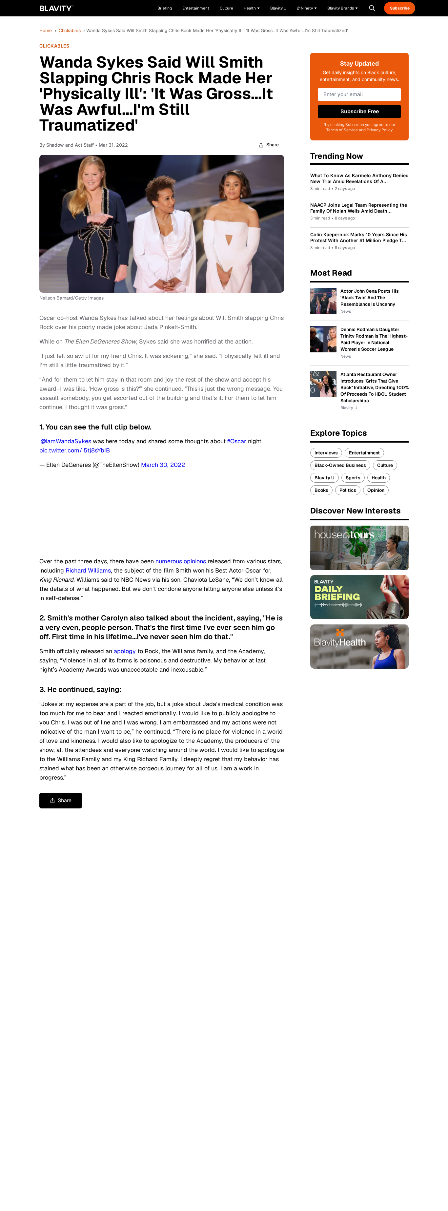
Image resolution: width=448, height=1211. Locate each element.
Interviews (326, 453)
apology (125, 651)
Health (379, 478)
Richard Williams (88, 570)
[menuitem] (251, 8)
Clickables (70, 30)
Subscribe (400, 8)
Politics (347, 490)
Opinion (375, 490)
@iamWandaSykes (66, 441)
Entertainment (364, 453)
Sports (353, 478)
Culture (385, 465)
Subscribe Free (359, 111)
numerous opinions (180, 561)
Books (321, 490)
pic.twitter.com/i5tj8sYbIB (74, 450)
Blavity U (325, 478)
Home (45, 30)
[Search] (372, 8)
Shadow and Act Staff (70, 145)
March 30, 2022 (163, 465)
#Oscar (236, 441)
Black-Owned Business (340, 465)
